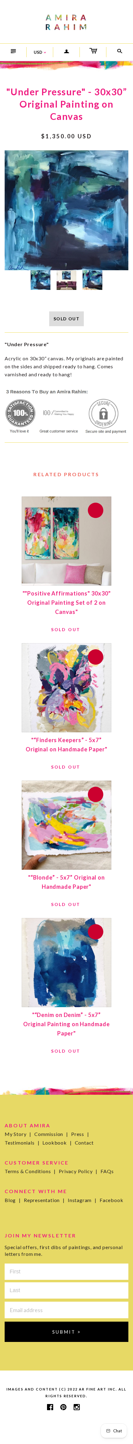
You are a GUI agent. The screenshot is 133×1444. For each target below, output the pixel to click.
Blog (13, 1200)
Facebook (111, 1200)
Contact (84, 1142)
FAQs (107, 1171)
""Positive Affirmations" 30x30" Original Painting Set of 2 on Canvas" (67, 602)
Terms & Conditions (30, 1171)
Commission (51, 1134)
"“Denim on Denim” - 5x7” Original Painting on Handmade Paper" (66, 1024)
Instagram (82, 1200)
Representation (44, 1200)
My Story (18, 1134)
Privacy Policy (78, 1171)
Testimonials (22, 1142)
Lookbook (56, 1142)
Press (80, 1134)
